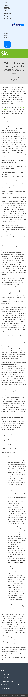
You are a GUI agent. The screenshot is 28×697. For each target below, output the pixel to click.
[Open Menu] (25, 54)
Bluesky (5, 677)
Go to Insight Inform (7, 44)
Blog (2, 670)
